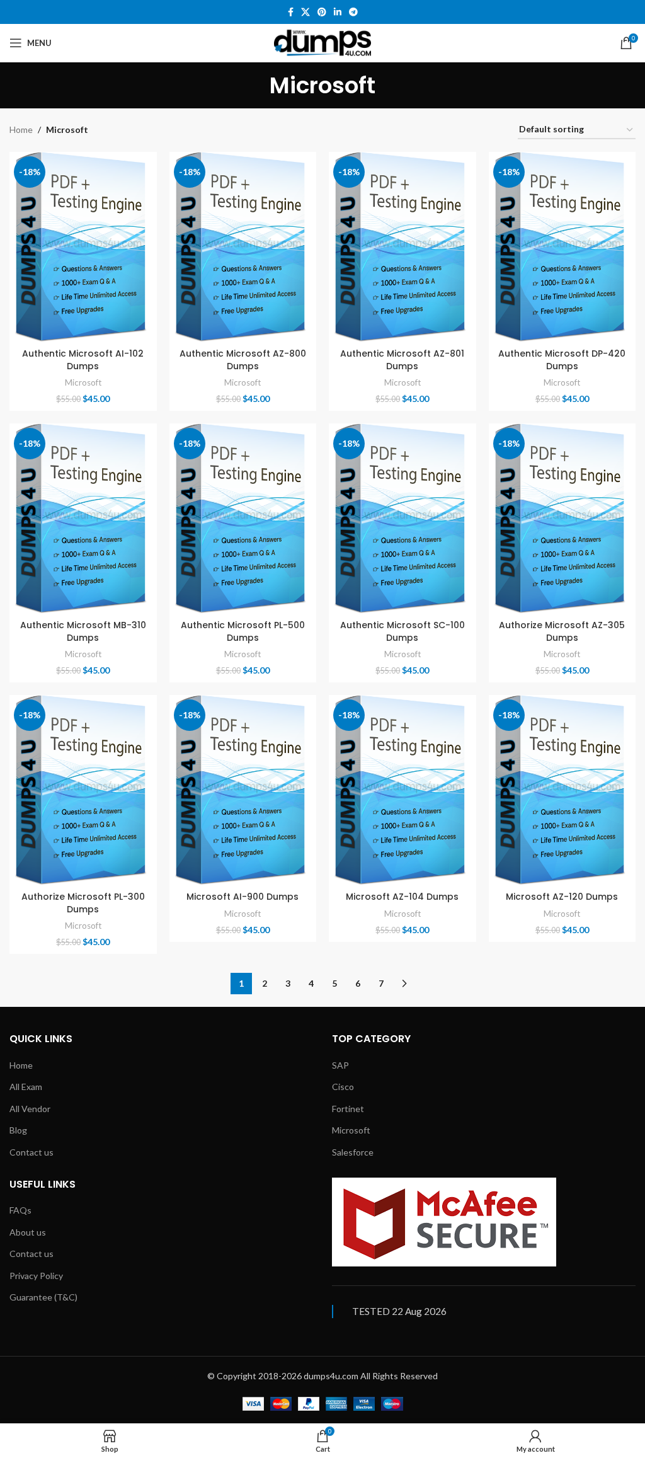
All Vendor (29, 1108)
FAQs (20, 1210)
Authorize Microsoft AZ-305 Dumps (562, 631)
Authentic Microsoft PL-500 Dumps (243, 631)
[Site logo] (322, 42)
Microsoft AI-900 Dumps (242, 896)
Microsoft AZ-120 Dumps (562, 896)
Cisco (343, 1086)
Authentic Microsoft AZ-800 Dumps (243, 359)
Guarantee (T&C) (43, 1297)
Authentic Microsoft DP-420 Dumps (561, 359)
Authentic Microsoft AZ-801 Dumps (402, 359)
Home (21, 129)
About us (27, 1232)
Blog (18, 1130)
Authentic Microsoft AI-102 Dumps (83, 359)
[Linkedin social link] (337, 12)
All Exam (25, 1086)
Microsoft (83, 382)
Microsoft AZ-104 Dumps (402, 896)
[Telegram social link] (353, 12)
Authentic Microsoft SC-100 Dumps (402, 631)
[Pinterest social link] (322, 12)
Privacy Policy (36, 1275)
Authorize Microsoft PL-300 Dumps (83, 903)
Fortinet (348, 1108)
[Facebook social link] (290, 12)
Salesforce (353, 1152)
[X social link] (305, 12)
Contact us (31, 1152)
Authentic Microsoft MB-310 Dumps (83, 631)
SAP (340, 1065)
